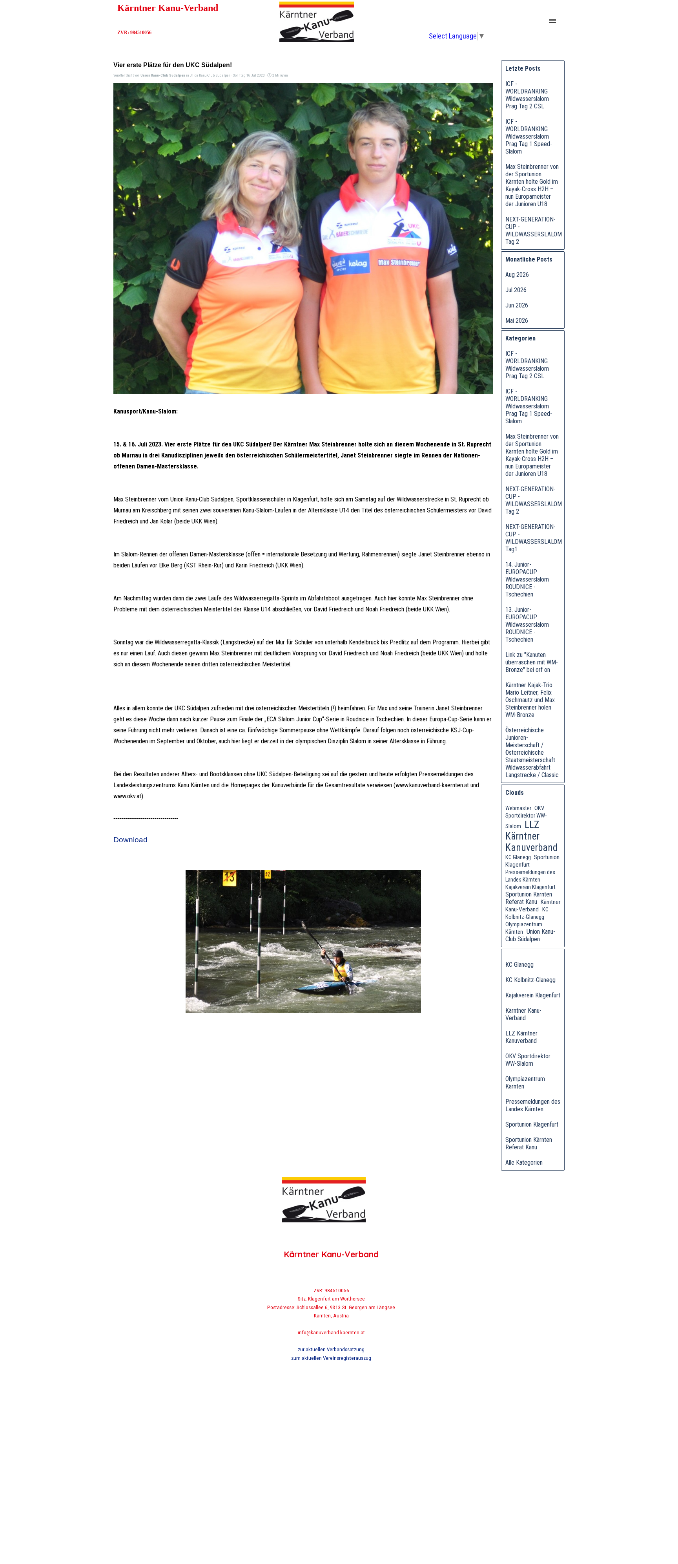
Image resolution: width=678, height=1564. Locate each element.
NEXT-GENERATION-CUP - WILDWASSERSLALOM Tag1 (533, 538)
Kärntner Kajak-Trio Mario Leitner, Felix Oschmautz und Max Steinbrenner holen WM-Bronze (530, 700)
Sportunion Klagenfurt (531, 1124)
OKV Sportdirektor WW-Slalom (526, 817)
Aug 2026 (517, 274)
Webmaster (518, 808)
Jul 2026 (516, 290)
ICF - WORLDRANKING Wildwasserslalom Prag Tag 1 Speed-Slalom (528, 136)
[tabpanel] (331, 1324)
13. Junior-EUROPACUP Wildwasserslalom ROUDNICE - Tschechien (527, 624)
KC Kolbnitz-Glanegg (527, 913)
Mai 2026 (516, 320)
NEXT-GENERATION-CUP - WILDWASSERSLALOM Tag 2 (533, 230)
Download (130, 840)
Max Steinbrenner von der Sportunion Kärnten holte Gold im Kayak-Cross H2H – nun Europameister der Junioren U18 (532, 185)
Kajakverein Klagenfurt (530, 887)
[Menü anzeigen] (553, 21)
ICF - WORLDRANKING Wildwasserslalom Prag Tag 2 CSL (527, 95)
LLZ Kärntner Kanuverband (531, 836)
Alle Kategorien (524, 1162)
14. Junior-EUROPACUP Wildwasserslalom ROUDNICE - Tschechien (527, 579)
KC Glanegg (518, 857)
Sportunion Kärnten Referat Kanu (528, 898)
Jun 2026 (516, 305)
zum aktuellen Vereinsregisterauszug (331, 1358)
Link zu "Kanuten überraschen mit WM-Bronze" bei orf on (531, 662)
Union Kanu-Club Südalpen (530, 935)
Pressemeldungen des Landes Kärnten (532, 1105)
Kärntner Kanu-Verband (532, 905)
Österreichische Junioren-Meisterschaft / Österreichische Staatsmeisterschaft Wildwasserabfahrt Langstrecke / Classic (532, 752)
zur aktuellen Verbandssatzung (331, 1349)
